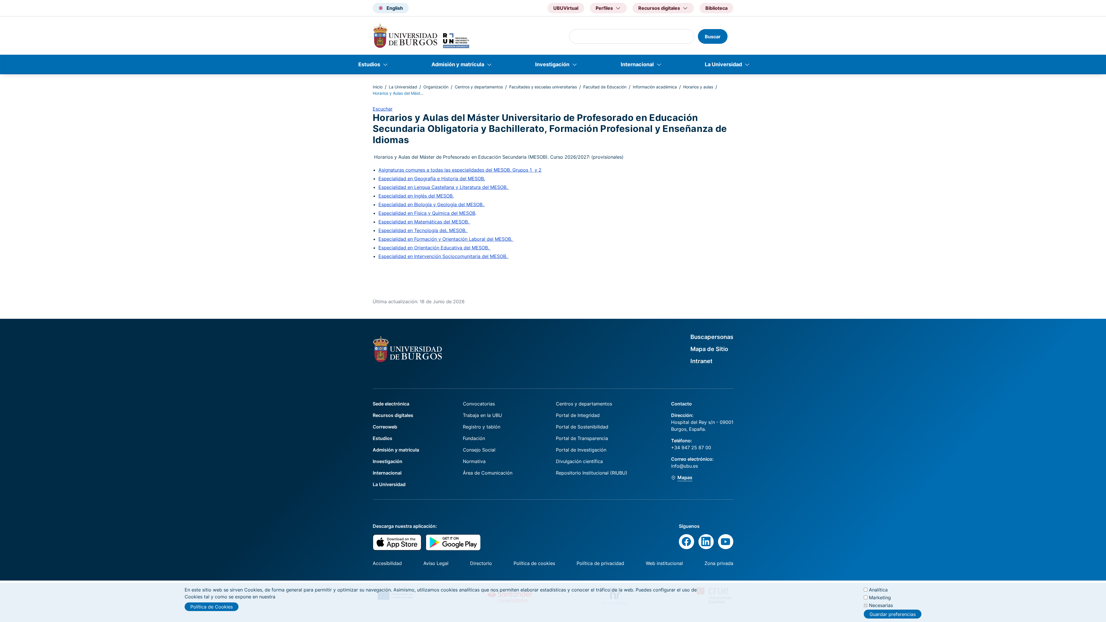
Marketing (880, 597)
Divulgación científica (579, 461)
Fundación (474, 438)
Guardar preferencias (893, 614)
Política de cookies (534, 563)
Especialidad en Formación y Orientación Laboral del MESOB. (446, 239)
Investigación (552, 64)
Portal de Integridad (578, 415)
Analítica (878, 590)
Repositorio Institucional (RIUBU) (591, 473)
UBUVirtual (565, 8)
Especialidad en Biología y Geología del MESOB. (431, 204)
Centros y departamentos (479, 86)
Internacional (637, 64)
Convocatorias (479, 404)
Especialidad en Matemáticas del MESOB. (424, 222)
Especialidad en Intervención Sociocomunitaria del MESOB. (443, 256)
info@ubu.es (684, 466)
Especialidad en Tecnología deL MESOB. (423, 230)
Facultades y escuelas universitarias (543, 86)
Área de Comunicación (487, 473)
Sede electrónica (391, 404)
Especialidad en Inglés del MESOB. (416, 196)
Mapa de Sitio (709, 349)
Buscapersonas (711, 336)
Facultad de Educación (604, 86)
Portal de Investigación (581, 450)
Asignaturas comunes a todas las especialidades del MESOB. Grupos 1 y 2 (459, 170)
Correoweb (385, 427)
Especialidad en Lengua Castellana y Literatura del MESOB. (443, 187)
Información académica (655, 86)
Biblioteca (716, 8)
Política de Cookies (211, 607)
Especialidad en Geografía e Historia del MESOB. (431, 178)
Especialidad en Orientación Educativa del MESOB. (434, 248)
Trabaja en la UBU (482, 415)
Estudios (369, 64)
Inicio (377, 86)
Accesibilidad (387, 563)
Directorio (481, 563)
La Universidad (723, 64)
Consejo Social (479, 450)
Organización (435, 86)
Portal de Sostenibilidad (582, 427)
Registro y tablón (481, 427)
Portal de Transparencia (582, 438)
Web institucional (664, 563)
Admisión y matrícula (457, 64)
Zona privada (718, 563)
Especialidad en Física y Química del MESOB (426, 213)
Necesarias (881, 605)
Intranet (701, 361)
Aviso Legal (435, 563)
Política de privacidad (600, 563)
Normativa (474, 461)
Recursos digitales (393, 415)
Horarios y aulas (698, 86)
